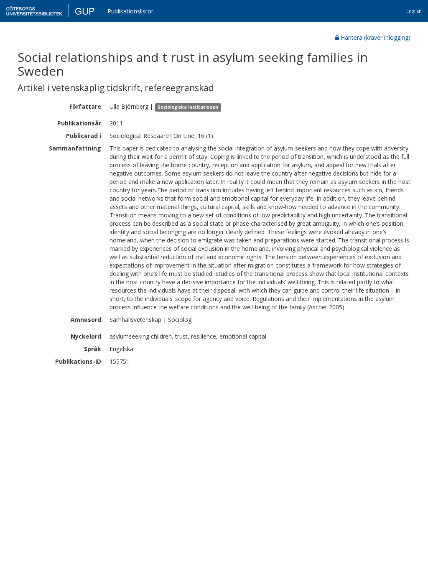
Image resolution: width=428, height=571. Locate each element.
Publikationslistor (130, 11)
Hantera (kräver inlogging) (375, 37)
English (414, 11)
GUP (85, 10)
